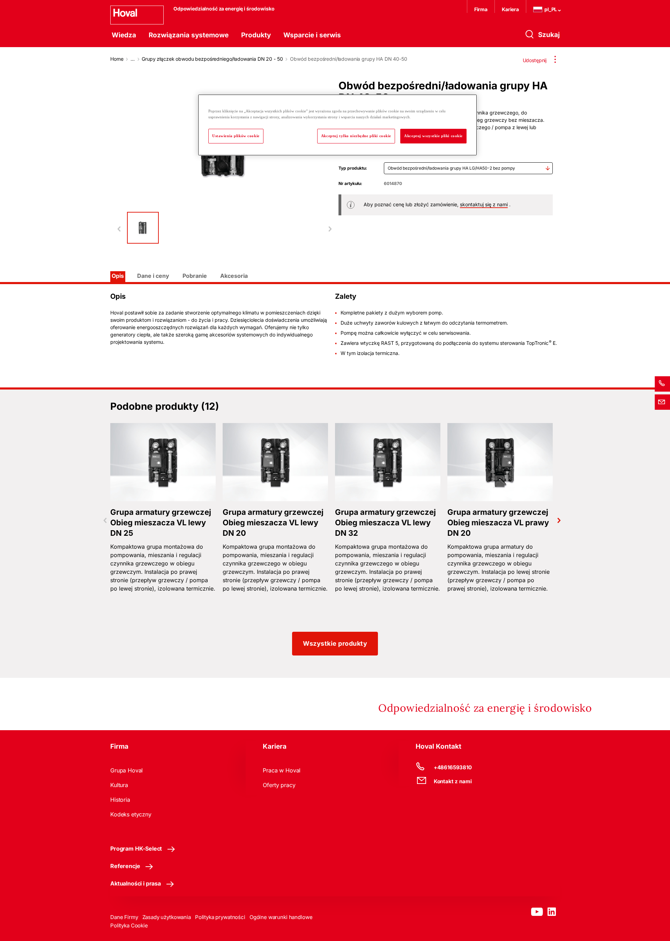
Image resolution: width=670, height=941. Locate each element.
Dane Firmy (124, 917)
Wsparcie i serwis (312, 35)
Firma (480, 9)
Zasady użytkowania (166, 917)
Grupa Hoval (126, 770)
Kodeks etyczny (130, 814)
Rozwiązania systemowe (189, 35)
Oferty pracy (279, 784)
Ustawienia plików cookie (236, 136)
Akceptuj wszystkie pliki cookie (433, 136)
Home (116, 59)
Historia (120, 799)
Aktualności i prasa (135, 883)
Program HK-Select (136, 848)
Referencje (125, 865)
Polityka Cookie (129, 925)
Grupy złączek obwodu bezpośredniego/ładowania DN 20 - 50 (212, 59)
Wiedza (124, 35)
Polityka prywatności (220, 917)
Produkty (256, 35)
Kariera (510, 9)
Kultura (119, 784)
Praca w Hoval (281, 770)
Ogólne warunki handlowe (281, 917)
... (133, 59)
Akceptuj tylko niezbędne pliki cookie (356, 136)
